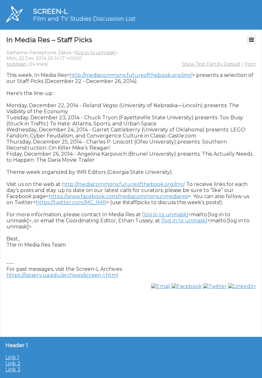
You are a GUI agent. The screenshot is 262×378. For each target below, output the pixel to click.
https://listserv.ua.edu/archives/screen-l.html (62, 275)
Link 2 (12, 363)
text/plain (16, 64)
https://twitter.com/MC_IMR (71, 202)
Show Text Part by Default (211, 64)
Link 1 (12, 357)
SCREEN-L (50, 11)
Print (250, 64)
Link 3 (12, 370)
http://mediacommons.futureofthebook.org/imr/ (130, 75)
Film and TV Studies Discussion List (84, 18)
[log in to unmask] (95, 53)
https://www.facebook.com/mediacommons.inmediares (118, 196)
